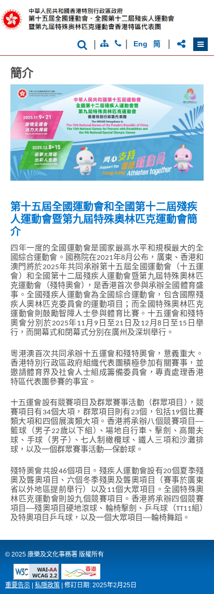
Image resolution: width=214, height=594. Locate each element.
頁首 (195, 569)
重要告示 (17, 585)
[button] (200, 44)
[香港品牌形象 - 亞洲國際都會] (80, 576)
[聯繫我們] (118, 44)
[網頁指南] (104, 44)
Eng (140, 44)
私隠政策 (47, 585)
